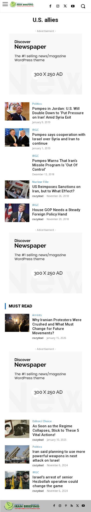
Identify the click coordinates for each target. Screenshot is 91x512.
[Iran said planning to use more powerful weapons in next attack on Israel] (17, 454)
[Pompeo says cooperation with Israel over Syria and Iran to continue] (17, 137)
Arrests (36, 315)
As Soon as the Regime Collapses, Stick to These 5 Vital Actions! (56, 430)
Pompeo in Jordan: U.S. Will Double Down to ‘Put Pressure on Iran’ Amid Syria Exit (58, 113)
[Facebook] (50, 6)
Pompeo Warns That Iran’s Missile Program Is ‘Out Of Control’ (55, 165)
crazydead (37, 196)
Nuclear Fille (40, 181)
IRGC (35, 129)
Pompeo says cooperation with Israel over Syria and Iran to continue (58, 139)
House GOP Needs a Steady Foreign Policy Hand (56, 212)
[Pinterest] (66, 506)
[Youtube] (72, 6)
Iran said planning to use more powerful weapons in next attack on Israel (59, 456)
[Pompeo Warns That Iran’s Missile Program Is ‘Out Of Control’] (17, 163)
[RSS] (71, 506)
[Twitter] (65, 6)
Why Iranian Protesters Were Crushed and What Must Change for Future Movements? (57, 326)
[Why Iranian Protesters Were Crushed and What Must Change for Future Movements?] (17, 323)
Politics (36, 103)
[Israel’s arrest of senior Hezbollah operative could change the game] (17, 480)
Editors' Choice (42, 421)
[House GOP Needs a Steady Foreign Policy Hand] (17, 213)
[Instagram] (58, 6)
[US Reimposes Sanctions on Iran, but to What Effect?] (17, 189)
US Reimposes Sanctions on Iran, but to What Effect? (56, 189)
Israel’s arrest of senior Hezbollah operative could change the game (55, 481)
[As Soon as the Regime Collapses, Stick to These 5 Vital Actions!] (17, 429)
